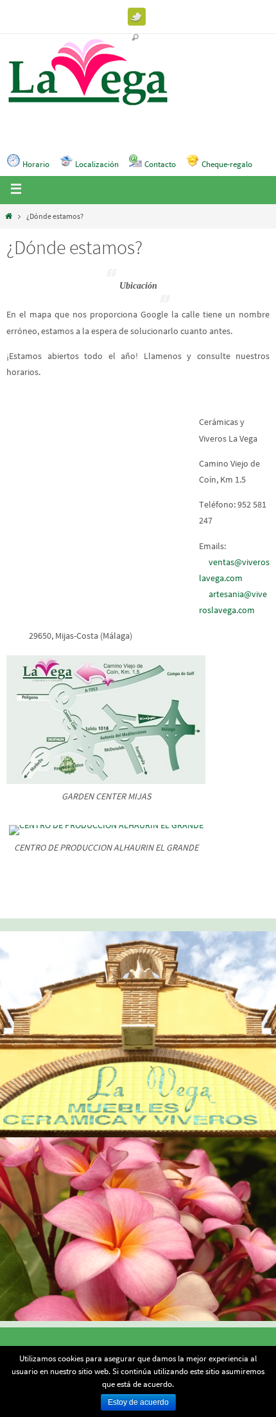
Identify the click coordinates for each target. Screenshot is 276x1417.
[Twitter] (137, 17)
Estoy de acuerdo (138, 1402)
